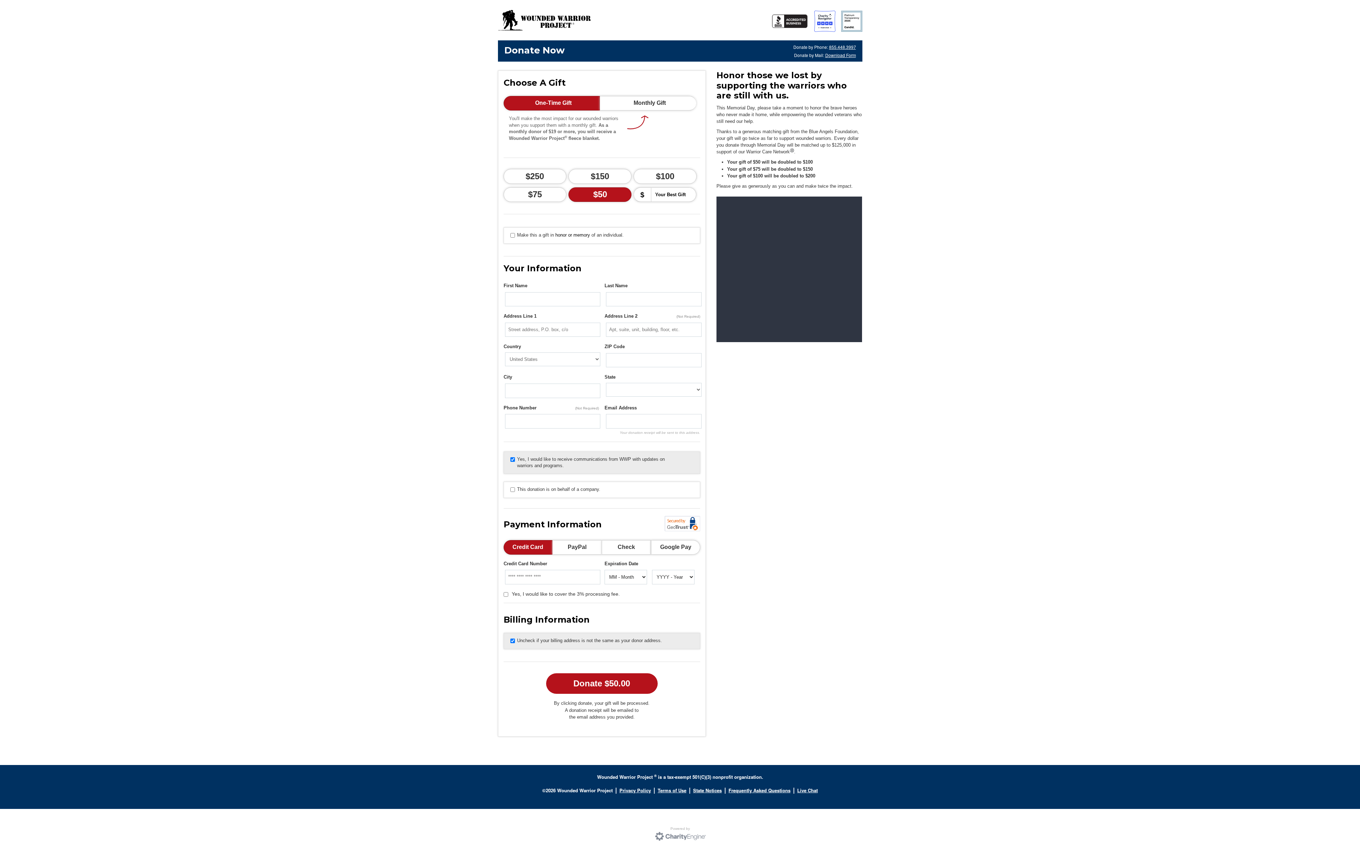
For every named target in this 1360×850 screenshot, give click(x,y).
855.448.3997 (842, 47)
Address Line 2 (652, 316)
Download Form (840, 55)
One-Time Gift (553, 103)
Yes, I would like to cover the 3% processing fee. (566, 594)
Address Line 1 (520, 316)
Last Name (616, 285)
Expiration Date (621, 563)
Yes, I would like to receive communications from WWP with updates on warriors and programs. (591, 463)
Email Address (621, 407)
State (610, 377)
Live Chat (807, 790)
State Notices (707, 790)
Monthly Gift (650, 103)
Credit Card (527, 547)
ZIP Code (615, 346)
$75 (535, 194)
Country (512, 346)
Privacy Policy (635, 790)
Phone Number (551, 407)
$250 (535, 176)
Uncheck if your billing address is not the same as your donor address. (589, 640)
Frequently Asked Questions (759, 790)
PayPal (577, 547)
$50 (600, 194)
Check (626, 547)
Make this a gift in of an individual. (570, 235)
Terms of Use (672, 790)
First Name (515, 285)
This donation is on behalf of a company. (558, 489)
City (508, 377)
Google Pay (675, 547)
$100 (665, 176)
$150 (600, 176)
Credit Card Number (525, 563)
